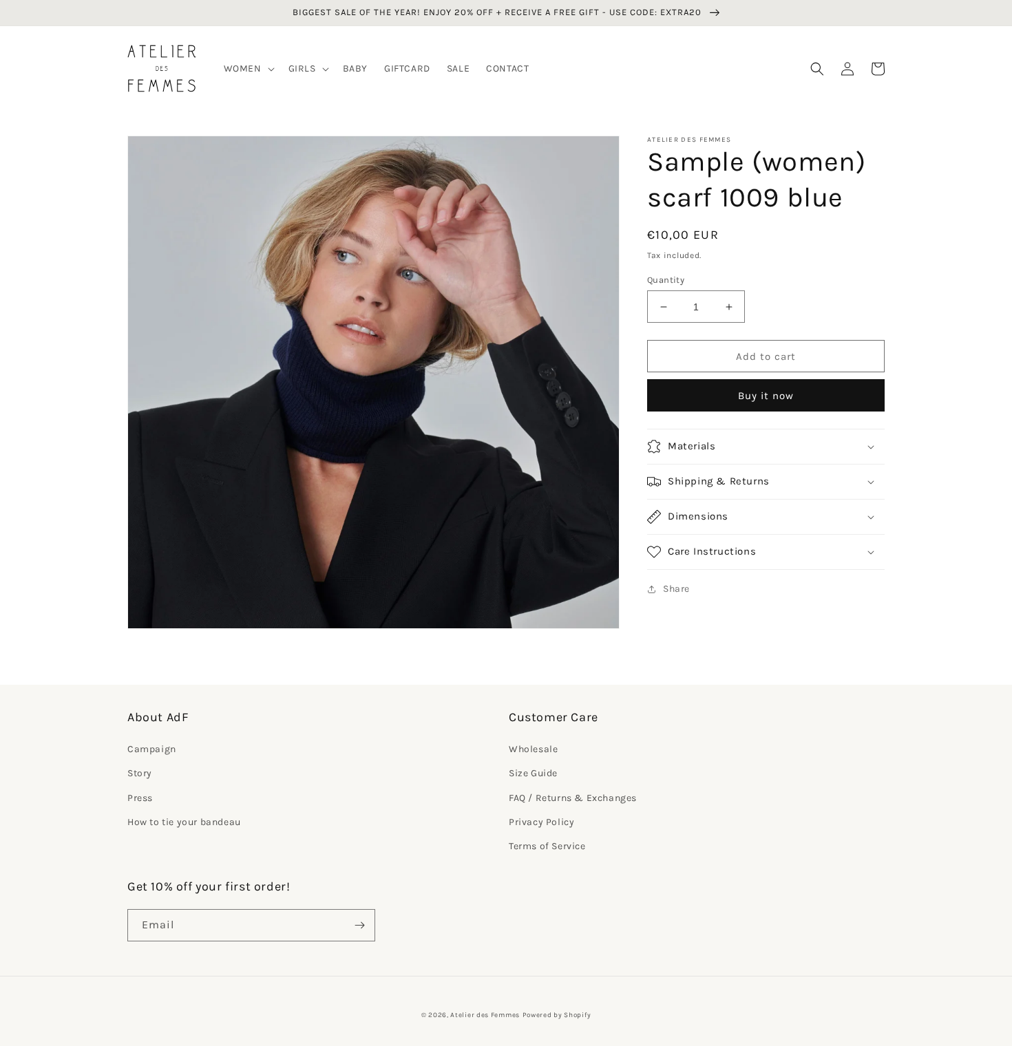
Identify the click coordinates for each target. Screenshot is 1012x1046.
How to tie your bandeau (184, 822)
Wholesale (533, 749)
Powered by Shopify (557, 1015)
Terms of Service (547, 846)
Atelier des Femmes (485, 1015)
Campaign (151, 749)
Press (140, 798)
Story (139, 773)
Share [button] (676, 589)
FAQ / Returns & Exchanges (573, 798)
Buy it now (766, 395)
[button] (247, 68)
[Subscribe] (359, 925)
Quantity (665, 280)
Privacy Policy (541, 822)
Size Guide (533, 773)
